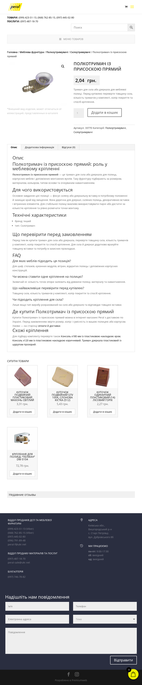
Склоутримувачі (80, 52)
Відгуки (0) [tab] (68, 147)
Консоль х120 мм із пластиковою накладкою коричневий (46, 340)
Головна (12, 52)
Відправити (123, 660)
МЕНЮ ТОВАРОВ (73, 39)
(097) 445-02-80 (65, 17)
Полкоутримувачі (57, 52)
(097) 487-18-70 (29, 21)
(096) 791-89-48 (16, 540)
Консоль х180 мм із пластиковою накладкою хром (90, 336)
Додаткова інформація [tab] (39, 147)
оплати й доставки (49, 325)
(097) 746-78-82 (16, 576)
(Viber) (30, 528)
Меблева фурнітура (32, 52)
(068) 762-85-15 (46, 17)
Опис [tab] (14, 147)
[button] (63, 66)
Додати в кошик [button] (22, 411)
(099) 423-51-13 (27, 17)
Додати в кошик (104, 112)
